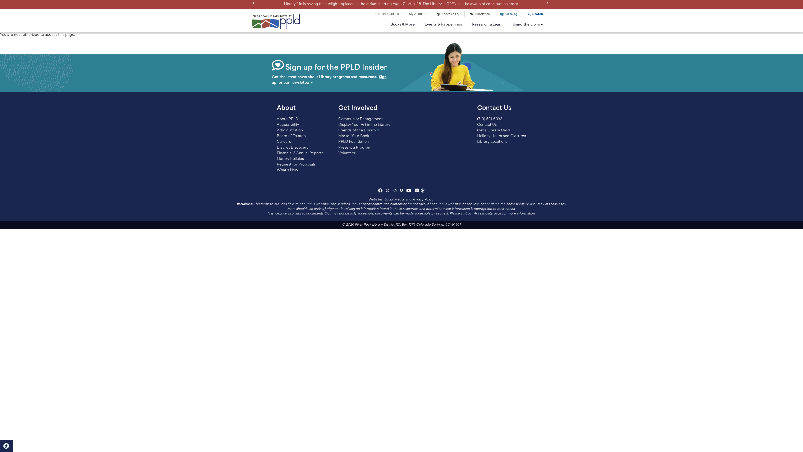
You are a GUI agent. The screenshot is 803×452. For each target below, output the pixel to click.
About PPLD (287, 119)
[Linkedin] (417, 191)
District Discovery (292, 147)
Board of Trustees (292, 136)
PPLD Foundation (353, 142)
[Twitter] (387, 191)
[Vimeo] (401, 191)
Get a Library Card (493, 130)
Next (548, 3)
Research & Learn (487, 24)
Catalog (511, 14)
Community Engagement (360, 119)
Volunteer (347, 153)
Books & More (403, 24)
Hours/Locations (387, 14)
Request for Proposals (296, 164)
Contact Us (487, 125)
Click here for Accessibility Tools (6, 446)
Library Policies (290, 159)
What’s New (287, 170)
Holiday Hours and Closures (501, 136)
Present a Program (355, 147)
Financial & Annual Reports (300, 153)
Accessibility (450, 14)
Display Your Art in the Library (364, 125)
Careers (284, 142)
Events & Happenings (443, 24)
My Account (418, 14)
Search (537, 14)
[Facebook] (380, 191)
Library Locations (492, 142)
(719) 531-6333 (489, 119)
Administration (290, 130)
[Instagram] (395, 191)
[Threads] (423, 191)
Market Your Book (353, 136)
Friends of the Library (357, 130)
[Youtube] (408, 191)
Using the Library (528, 24)
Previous (254, 3)
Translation (482, 14)
